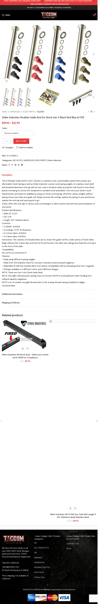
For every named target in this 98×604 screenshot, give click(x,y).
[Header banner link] (49, 2)
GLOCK (40, 111)
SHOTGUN (39, 572)
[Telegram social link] (22, 165)
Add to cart (21, 141)
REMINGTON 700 (42, 567)
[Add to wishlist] (27, 348)
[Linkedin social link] (18, 165)
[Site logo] (49, 15)
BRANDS (38, 557)
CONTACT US (72, 543)
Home (4, 111)
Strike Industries (54, 160)
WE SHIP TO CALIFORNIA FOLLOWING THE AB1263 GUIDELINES (49, 7)
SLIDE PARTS (29, 111)
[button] (4, 54)
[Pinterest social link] (15, 165)
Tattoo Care (39, 577)
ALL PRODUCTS (41, 548)
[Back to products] (91, 111)
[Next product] (94, 111)
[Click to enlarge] (7, 81)
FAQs (68, 548)
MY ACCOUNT (72, 539)
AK (35, 543)
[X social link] (12, 165)
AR (14, 160)
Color (4, 128)
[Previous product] (88, 111)
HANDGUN (15, 111)
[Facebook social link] (9, 165)
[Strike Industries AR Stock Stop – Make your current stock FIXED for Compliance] (25, 336)
